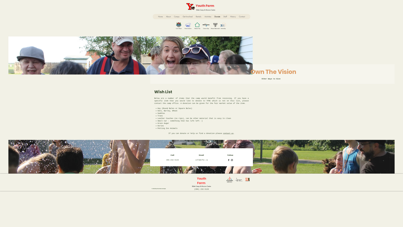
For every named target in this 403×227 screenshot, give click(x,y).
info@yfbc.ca (201, 160)
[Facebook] (228, 160)
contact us (228, 133)
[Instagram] (232, 160)
